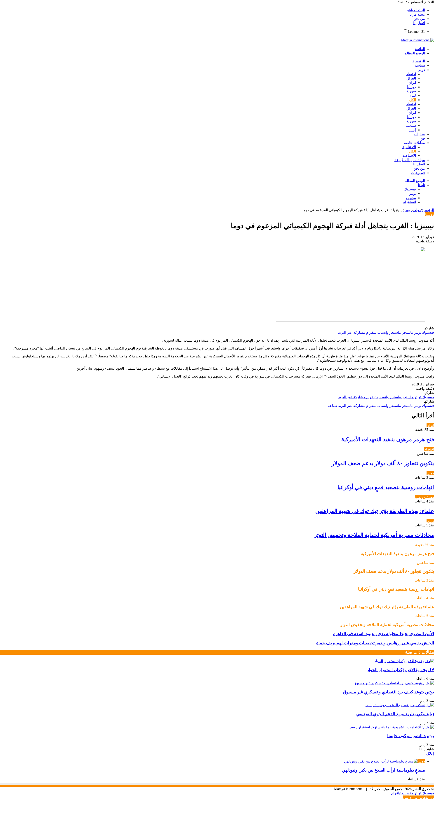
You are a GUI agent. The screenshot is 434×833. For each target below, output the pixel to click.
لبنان (412, 95)
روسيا (411, 87)
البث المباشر (415, 10)
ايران (412, 82)
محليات (419, 134)
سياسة (420, 65)
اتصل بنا (419, 23)
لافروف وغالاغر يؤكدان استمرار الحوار (400, 669)
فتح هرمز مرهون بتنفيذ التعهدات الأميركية (387, 439)
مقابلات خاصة (414, 143)
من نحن (419, 19)
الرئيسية (419, 61)
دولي (421, 70)
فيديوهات (418, 173)
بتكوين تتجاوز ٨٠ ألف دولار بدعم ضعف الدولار (383, 463)
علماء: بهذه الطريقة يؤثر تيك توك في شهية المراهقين (374, 511)
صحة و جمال (424, 497)
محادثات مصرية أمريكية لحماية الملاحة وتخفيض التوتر (374, 535)
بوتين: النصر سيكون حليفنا (410, 735)
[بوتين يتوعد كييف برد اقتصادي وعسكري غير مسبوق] (394, 683)
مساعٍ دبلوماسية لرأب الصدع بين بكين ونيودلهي (383, 770)
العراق (411, 78)
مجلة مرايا (417, 14)
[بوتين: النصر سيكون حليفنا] (391, 727)
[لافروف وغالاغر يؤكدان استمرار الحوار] (404, 661)
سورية (411, 91)
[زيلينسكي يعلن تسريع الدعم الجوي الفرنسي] (400, 705)
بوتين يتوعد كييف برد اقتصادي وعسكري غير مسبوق (388, 692)
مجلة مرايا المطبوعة (409, 160)
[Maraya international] (417, 40)
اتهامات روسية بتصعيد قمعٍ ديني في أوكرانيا (385, 487)
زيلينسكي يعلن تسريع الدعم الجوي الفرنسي (395, 713)
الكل (412, 100)
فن (422, 138)
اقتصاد (411, 74)
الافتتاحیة (409, 147)
